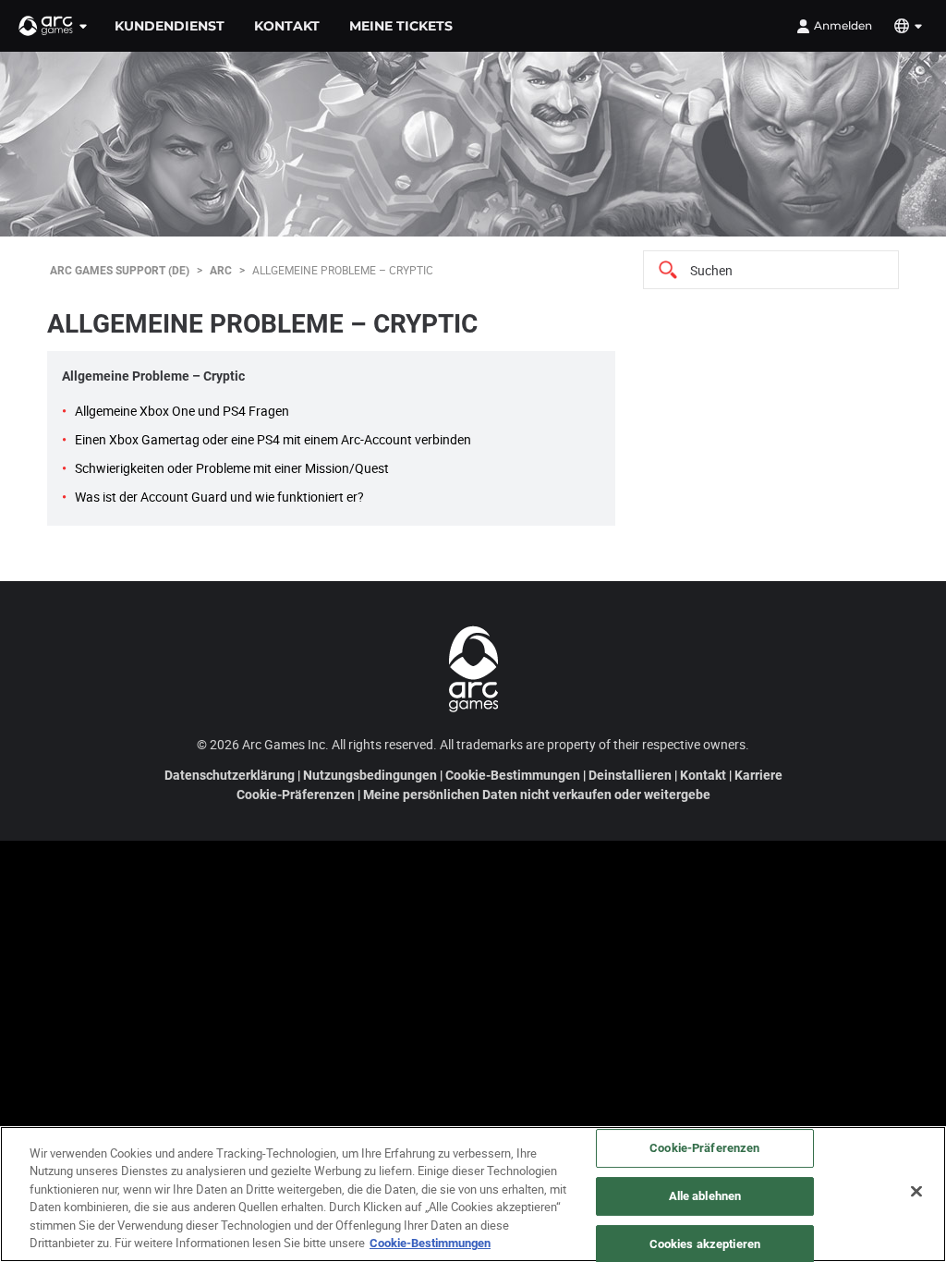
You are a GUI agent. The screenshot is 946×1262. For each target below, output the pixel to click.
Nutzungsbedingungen (370, 774)
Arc (221, 269)
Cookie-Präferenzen (295, 794)
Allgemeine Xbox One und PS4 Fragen (182, 410)
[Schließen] (916, 1191)
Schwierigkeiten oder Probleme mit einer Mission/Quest (232, 468)
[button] (53, 26)
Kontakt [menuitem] (287, 26)
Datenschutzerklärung (229, 774)
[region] (473, 1194)
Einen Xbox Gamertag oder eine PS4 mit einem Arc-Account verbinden (273, 439)
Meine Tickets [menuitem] (401, 26)
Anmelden (843, 25)
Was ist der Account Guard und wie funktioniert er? (219, 496)
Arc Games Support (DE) (119, 269)
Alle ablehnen (705, 1195)
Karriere (758, 774)
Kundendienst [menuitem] (169, 26)
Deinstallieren (630, 774)
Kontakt (703, 774)
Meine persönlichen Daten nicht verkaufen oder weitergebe (536, 794)
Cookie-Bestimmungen (512, 774)
